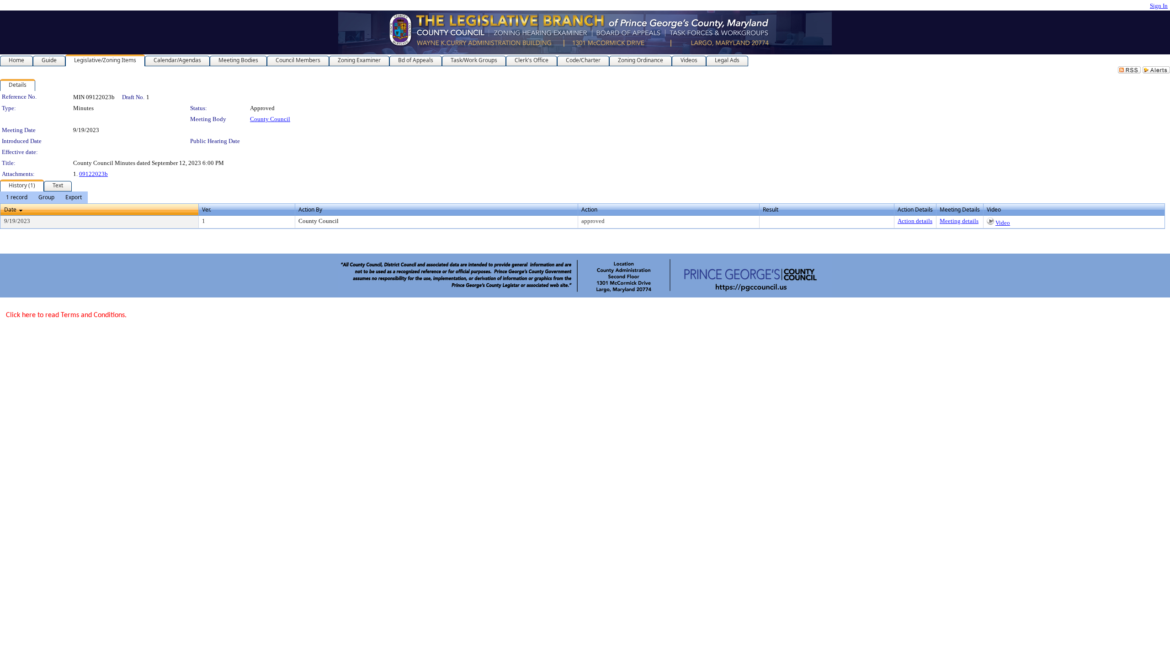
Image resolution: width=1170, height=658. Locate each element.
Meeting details (959, 221)
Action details (915, 221)
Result (770, 209)
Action (589, 209)
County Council (270, 119)
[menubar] (44, 197)
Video (1002, 222)
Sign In (1159, 5)
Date (10, 209)
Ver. (206, 209)
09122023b (93, 173)
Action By (310, 209)
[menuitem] (16, 197)
